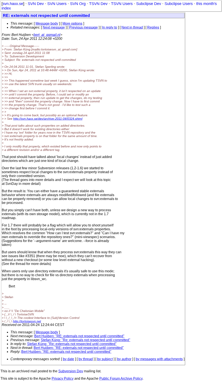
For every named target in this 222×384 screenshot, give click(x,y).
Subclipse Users (179, 4)
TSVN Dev (98, 4)
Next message (54, 27)
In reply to (109, 27)
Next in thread (132, 27)
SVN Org (78, 4)
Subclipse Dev (148, 4)
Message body (47, 23)
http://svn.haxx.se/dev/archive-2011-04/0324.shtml (47, 118)
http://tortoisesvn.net (27, 321)
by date (68, 359)
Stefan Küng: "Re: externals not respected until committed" (85, 340)
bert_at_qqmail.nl (47, 35)
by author (124, 359)
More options (72, 23)
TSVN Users (122, 4)
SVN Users (57, 4)
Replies (153, 27)
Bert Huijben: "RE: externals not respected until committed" (79, 336)
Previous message (83, 27)
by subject (105, 359)
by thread (85, 359)
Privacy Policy (62, 378)
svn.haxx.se (13, 4)
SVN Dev (36, 4)
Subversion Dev (70, 371)
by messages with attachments (159, 359)
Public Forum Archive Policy (120, 378)
